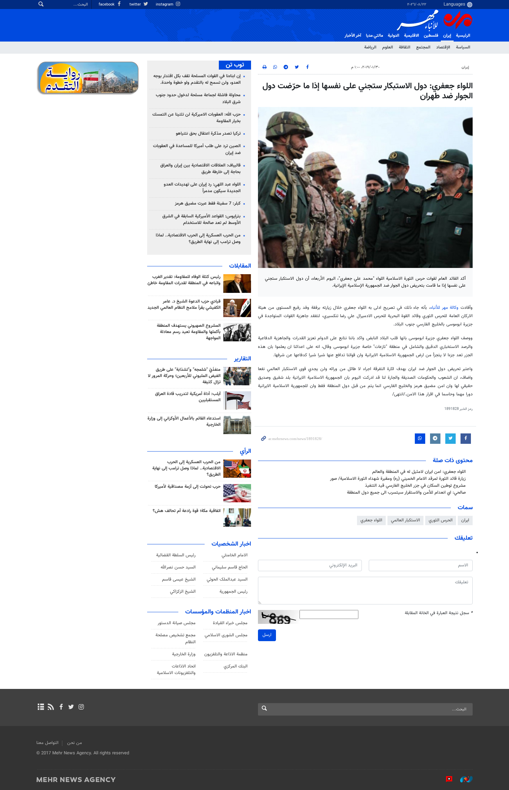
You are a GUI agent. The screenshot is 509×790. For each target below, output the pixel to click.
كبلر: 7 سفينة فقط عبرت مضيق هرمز (208, 203)
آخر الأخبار (353, 35)
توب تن (235, 65)
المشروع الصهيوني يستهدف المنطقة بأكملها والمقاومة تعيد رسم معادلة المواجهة (189, 332)
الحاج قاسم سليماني (230, 567)
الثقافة (404, 47)
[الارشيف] (40, 707)
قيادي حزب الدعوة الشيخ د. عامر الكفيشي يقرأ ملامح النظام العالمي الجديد (184, 304)
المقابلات (240, 266)
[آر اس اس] (50, 707)
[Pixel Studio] (445, 779)
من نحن (74, 742)
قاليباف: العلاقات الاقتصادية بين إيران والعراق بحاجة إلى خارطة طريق (200, 169)
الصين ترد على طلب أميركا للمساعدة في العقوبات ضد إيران (197, 149)
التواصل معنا (47, 742)
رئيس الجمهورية (234, 591)
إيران (447, 35)
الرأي (245, 451)
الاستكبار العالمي (405, 520)
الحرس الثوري (441, 520)
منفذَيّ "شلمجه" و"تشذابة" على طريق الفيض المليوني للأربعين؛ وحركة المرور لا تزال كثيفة (184, 376)
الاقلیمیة (411, 35)
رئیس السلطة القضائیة (176, 555)
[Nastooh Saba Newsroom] (463, 779)
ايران (465, 520)
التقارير (242, 358)
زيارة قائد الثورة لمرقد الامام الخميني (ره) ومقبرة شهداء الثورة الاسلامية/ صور (398, 478)
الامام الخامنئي (235, 555)
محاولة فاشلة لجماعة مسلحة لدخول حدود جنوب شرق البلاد (198, 98)
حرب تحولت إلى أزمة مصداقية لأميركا (188, 486)
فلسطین (431, 35)
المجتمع (423, 47)
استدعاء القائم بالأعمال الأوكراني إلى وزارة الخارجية (184, 421)
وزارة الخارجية (184, 654)
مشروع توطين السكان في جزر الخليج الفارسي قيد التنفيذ (415, 485)
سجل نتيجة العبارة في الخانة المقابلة (439, 613)
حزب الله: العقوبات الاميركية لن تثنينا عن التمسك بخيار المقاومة (196, 118)
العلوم (387, 47)
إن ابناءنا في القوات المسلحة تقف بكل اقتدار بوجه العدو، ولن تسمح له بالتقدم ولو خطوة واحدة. (197, 79)
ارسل (266, 634)
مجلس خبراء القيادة (230, 623)
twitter (136, 5)
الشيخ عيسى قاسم (179, 579)
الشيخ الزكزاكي (183, 591)
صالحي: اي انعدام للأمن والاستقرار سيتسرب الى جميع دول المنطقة (406, 492)
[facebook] (60, 707)
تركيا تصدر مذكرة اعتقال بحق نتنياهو (208, 133)
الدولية (393, 35)
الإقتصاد (443, 47)
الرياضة (370, 47)
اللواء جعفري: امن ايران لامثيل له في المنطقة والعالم (419, 471)
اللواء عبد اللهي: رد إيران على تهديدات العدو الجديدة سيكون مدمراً (202, 188)
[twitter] (71, 707)
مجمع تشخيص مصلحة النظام (175, 638)
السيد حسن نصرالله (178, 567)
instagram (165, 5)
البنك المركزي (236, 666)
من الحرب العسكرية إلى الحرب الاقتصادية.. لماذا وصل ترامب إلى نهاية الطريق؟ (198, 238)
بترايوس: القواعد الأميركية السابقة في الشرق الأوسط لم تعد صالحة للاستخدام (201, 219)
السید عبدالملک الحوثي (227, 579)
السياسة (463, 47)
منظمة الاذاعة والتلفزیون (226, 654)
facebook (107, 5)
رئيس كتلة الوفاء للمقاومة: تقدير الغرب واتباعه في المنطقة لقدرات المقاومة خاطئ (184, 280)
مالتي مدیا (374, 35)
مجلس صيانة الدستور (177, 623)
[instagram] (81, 707)
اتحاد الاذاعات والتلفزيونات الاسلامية (176, 669)
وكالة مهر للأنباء (444, 307)
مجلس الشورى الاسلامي (226, 635)
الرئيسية (463, 35)
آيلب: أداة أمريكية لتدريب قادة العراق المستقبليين (188, 397)
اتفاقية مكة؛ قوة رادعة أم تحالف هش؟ (187, 511)
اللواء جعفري (371, 520)
